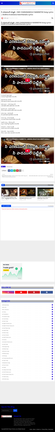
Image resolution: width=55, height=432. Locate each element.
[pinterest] (34, 292)
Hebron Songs (28, 332)
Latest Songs (28, 344)
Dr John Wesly (28, 318)
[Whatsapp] (14, 170)
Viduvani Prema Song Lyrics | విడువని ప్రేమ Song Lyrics (44, 198)
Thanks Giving (28, 376)
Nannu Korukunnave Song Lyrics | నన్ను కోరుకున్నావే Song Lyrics (27, 198)
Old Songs (28, 355)
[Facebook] (9, 170)
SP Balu (28, 367)
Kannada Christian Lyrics (28, 342)
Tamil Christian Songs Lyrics (28, 374)
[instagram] (8, 292)
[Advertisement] (27, 251)
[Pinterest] (17, 170)
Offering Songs (28, 353)
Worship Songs (7, 9)
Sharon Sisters (28, 365)
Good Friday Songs (28, 328)
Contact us (38, 429)
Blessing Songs (28, 305)
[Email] (20, 170)
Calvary (28, 311)
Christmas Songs (28, 316)
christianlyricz (28, 314)
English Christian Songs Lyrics (28, 325)
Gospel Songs (28, 330)
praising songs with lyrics (28, 358)
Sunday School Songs (28, 369)
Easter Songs (28, 321)
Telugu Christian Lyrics (13, 429)
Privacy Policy (45, 429)
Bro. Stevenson (28, 309)
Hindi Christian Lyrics (28, 337)
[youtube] (21, 292)
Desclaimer (50, 429)
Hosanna (28, 339)
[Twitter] (12, 170)
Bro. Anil (28, 307)
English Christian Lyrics (28, 323)
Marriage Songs (28, 346)
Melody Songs (28, 348)
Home (2, 9)
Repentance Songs (28, 362)
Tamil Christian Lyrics (28, 372)
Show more (50, 185)
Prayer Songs (28, 360)
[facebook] (47, 292)
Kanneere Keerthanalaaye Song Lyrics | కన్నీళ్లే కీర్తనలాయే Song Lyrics (9, 198)
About (34, 429)
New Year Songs (28, 351)
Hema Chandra (28, 335)
